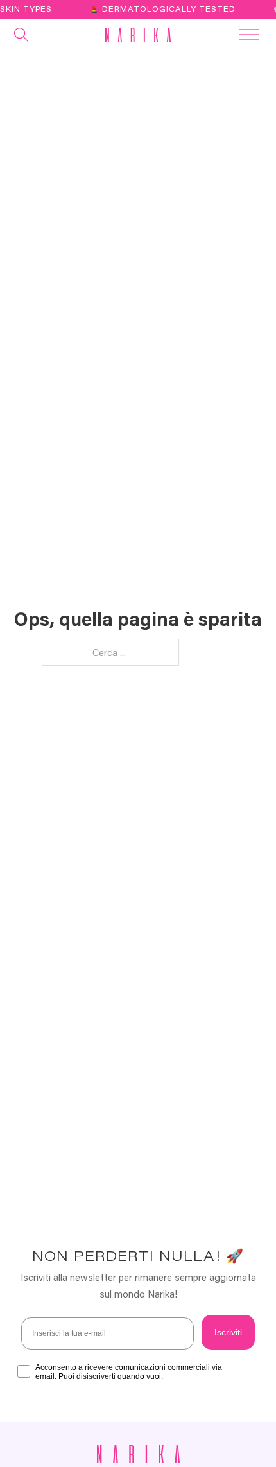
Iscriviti (228, 1332)
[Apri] (21, 35)
